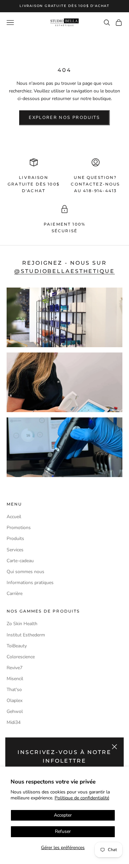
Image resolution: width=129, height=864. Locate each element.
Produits (15, 538)
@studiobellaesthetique (64, 271)
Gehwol (15, 711)
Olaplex (14, 700)
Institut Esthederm (26, 635)
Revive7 (14, 668)
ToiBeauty (17, 646)
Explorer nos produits (64, 118)
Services (15, 550)
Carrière (14, 593)
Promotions (19, 527)
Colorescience (21, 657)
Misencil (15, 678)
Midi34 (14, 722)
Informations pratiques (30, 582)
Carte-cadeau (20, 561)
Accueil (14, 516)
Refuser (63, 831)
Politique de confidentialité (82, 798)
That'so (14, 689)
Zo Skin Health (22, 624)
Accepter (63, 815)
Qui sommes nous (25, 571)
